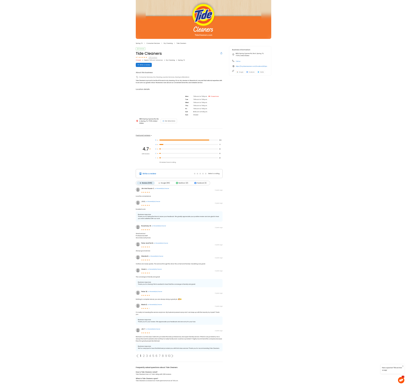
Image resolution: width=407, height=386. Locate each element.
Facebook (251, 72)
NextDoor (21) (183, 183)
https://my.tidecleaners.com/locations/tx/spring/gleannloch (252, 66)
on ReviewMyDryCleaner (162, 188)
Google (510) (165, 183)
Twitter (262, 72)
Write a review (145, 65)
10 (169, 355)
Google (241, 72)
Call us (238, 61)
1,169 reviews (153, 57)
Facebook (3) (201, 183)
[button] (172, 355)
